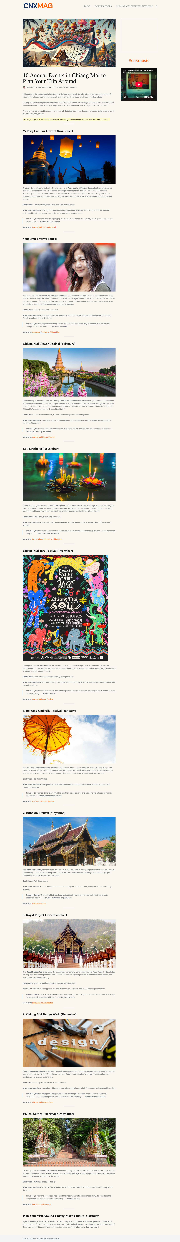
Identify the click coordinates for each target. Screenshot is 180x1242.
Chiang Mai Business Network (135, 6)
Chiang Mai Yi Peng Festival (44, 227)
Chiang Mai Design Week (42, 1102)
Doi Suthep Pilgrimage (41, 1204)
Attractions (64, 87)
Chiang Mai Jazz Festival (42, 699)
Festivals (56, 87)
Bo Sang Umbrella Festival (43, 801)
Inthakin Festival (39, 903)
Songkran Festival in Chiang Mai (45, 332)
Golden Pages (103, 6)
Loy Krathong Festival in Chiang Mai (47, 539)
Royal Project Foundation (42, 1003)
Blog (87, 6)
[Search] (156, 6)
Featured (73, 87)
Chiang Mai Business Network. (49, 1238)
